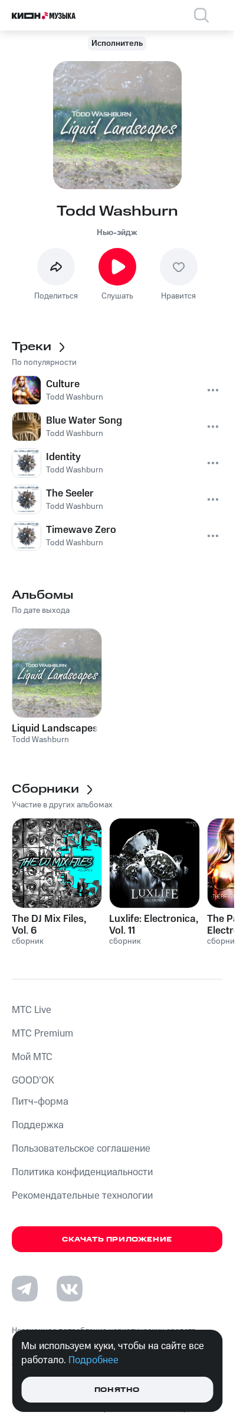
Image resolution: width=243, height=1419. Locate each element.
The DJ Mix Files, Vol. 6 (49, 925)
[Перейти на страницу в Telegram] (25, 1288)
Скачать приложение (117, 1239)
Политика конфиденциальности (82, 1172)
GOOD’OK (33, 1081)
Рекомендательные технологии (82, 1196)
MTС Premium (42, 1033)
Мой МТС (32, 1057)
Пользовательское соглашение (81, 1149)
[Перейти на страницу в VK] (70, 1288)
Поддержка (38, 1125)
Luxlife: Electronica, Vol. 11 (153, 925)
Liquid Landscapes (55, 728)
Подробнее (93, 1360)
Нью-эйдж (117, 233)
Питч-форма (40, 1102)
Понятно (117, 1390)
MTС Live (31, 1010)
